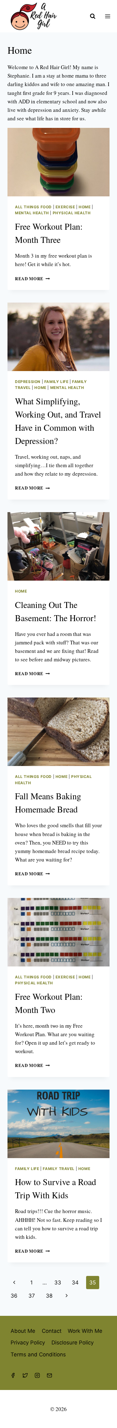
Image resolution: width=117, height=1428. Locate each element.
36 (14, 1296)
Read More (32, 279)
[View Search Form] (92, 16)
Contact (51, 1331)
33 (57, 1282)
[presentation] (58, 162)
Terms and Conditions (38, 1354)
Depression (28, 381)
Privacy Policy (28, 1342)
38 (49, 1296)
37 (31, 1296)
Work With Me (85, 1331)
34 (75, 1282)
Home (84, 207)
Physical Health (72, 213)
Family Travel (59, 1168)
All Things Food (33, 207)
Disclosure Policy (72, 1342)
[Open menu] (109, 16)
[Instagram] (37, 1375)
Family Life (56, 381)
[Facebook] (12, 1375)
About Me (23, 1331)
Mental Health (32, 213)
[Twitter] (25, 1375)
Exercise (65, 207)
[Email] (49, 1375)
